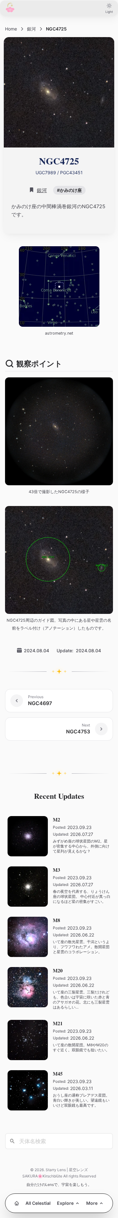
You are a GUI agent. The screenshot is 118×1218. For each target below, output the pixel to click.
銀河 (31, 28)
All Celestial (38, 1203)
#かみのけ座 (69, 190)
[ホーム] (17, 1203)
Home (11, 28)
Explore (65, 1203)
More (92, 1203)
